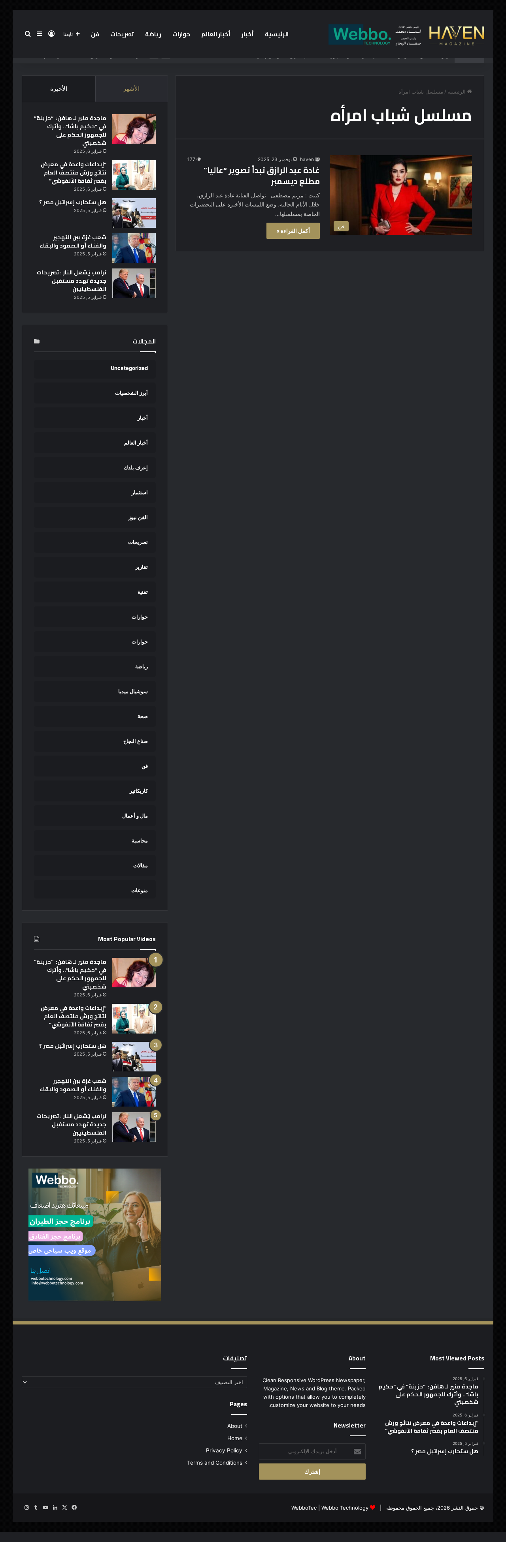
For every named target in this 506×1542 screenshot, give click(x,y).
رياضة (153, 34)
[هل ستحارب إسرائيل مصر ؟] (134, 213)
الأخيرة (58, 88)
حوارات (181, 34)
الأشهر (131, 88)
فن (95, 34)
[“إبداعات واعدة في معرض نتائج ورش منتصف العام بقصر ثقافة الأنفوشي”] (134, 175)
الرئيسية (277, 34)
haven (307, 159)
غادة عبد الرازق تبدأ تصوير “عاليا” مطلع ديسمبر (262, 175)
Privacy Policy (224, 1450)
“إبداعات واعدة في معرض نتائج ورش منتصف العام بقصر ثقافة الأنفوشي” (73, 172)
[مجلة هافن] (405, 34)
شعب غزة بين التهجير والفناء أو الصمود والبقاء (73, 241)
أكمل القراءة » (293, 230)
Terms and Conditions (214, 1462)
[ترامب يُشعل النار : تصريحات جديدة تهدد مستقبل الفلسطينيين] (134, 283)
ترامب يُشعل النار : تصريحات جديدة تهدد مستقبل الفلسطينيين (71, 280)
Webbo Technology (344, 1507)
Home (234, 1438)
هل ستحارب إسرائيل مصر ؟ (72, 202)
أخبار (248, 34)
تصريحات (122, 34)
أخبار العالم (215, 34)
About (234, 1426)
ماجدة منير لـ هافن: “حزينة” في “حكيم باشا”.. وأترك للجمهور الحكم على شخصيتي (70, 130)
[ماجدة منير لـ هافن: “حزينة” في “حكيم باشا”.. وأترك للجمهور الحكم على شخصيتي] (134, 129)
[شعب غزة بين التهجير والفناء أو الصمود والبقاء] (134, 248)
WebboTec (304, 1507)
